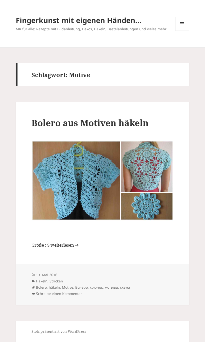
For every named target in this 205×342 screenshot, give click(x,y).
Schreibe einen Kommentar (59, 293)
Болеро (81, 287)
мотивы (111, 287)
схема (125, 287)
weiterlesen (65, 245)
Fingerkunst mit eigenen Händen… (79, 20)
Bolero (41, 287)
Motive (67, 287)
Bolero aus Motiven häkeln (90, 123)
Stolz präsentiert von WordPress (59, 331)
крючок (96, 287)
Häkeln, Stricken (49, 281)
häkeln (54, 287)
